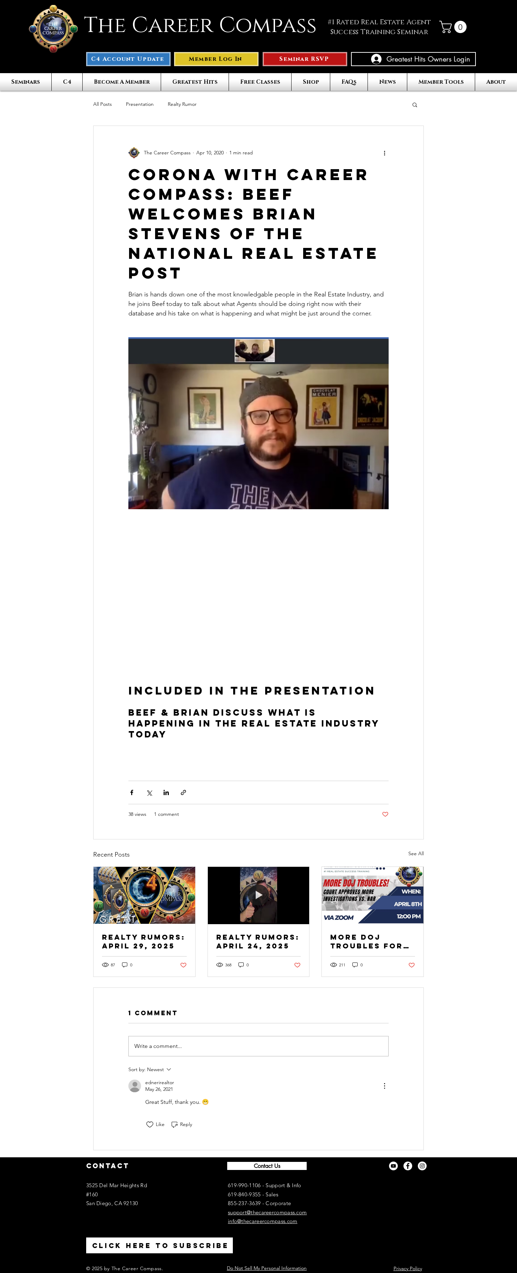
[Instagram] (422, 1166)
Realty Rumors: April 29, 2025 (143, 941)
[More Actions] (384, 1086)
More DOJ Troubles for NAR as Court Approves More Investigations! (371, 941)
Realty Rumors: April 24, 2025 (258, 941)
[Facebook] (407, 1166)
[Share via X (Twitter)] (149, 792)
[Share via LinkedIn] (166, 792)
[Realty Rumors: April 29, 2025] (144, 895)
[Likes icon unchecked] (149, 1124)
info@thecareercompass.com (263, 1221)
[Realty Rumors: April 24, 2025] (258, 895)
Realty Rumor (182, 104)
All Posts (102, 104)
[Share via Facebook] (131, 792)
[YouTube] (393, 1166)
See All (416, 853)
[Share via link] (183, 792)
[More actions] (384, 152)
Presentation (140, 104)
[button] (454, 27)
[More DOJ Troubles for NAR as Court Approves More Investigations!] (372, 895)
